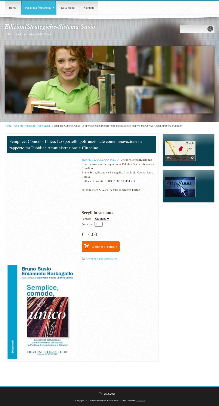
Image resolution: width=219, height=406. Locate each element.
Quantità (87, 224)
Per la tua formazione (38, 8)
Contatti (89, 8)
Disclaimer (140, 400)
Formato (86, 218)
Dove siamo (68, 8)
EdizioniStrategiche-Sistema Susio (50, 26)
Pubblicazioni (44, 125)
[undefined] (42, 312)
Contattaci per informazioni (102, 258)
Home (12, 8)
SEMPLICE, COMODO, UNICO (100, 159)
